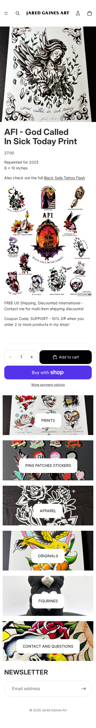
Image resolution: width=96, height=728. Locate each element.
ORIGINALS (48, 556)
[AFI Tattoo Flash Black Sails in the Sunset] (48, 240)
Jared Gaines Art (54, 710)
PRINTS (48, 420)
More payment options (48, 385)
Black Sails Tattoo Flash (64, 178)
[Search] (17, 13)
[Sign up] (83, 688)
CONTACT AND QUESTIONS (48, 646)
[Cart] (89, 13)
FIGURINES (48, 601)
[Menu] (6, 13)
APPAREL (48, 510)
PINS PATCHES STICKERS (48, 465)
